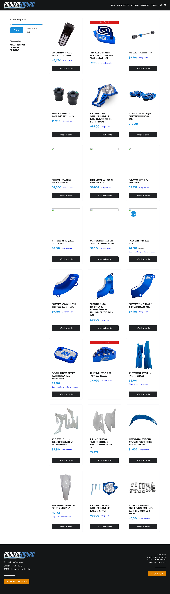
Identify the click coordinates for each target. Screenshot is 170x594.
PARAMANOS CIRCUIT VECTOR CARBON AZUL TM (101, 181)
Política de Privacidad (156, 560)
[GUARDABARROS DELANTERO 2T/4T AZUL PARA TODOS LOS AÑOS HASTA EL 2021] (143, 421)
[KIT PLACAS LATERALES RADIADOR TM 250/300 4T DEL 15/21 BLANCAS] (66, 421)
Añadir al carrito (66, 68)
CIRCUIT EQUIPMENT (18, 44)
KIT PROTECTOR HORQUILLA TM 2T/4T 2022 (63, 242)
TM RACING (14, 50)
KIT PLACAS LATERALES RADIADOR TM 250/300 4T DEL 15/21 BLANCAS (62, 442)
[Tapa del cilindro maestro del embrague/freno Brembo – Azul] (66, 355)
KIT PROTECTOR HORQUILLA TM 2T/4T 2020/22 (140, 374)
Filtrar (17, 30)
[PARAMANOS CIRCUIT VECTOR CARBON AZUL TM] (104, 162)
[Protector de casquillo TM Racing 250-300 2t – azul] (66, 286)
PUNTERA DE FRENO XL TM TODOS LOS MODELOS (100, 374)
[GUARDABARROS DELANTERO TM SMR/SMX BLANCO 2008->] (104, 222)
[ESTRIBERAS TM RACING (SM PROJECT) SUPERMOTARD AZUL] (143, 95)
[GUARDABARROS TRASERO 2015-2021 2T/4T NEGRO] (66, 35)
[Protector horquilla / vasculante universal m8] (66, 95)
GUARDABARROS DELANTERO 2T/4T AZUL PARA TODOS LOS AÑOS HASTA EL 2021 (140, 442)
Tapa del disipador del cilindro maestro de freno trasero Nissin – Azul (102, 55)
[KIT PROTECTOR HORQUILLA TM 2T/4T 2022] (66, 222)
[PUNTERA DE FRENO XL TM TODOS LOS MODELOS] (104, 355)
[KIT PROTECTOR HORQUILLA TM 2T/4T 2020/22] (143, 355)
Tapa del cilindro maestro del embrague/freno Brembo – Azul (63, 376)
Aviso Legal (161, 554)
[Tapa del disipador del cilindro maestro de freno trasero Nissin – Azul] (104, 35)
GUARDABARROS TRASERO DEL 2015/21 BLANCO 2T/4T (64, 507)
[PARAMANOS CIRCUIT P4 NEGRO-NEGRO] (143, 162)
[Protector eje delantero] (143, 35)
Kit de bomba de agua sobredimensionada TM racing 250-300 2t (100, 508)
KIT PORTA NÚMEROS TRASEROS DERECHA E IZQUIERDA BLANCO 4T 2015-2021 (101, 443)
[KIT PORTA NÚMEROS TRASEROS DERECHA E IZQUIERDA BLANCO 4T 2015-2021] (104, 421)
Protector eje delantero (140, 52)
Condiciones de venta (156, 557)
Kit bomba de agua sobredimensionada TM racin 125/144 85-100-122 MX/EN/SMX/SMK (100, 117)
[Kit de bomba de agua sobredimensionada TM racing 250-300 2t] (104, 487)
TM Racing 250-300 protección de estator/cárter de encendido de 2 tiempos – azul (101, 309)
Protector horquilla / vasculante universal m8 (63, 115)
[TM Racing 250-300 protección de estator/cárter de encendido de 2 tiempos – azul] (104, 286)
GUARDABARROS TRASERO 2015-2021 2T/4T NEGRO (62, 54)
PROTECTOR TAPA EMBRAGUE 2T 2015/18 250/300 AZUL (140, 305)
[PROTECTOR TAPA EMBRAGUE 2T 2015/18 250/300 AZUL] (143, 286)
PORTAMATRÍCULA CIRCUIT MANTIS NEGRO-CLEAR (62, 181)
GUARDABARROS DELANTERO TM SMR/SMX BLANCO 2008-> (102, 242)
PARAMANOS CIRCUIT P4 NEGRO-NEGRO (138, 181)
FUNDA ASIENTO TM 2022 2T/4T (139, 242)
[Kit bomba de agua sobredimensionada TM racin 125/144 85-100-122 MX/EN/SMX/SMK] (104, 95)
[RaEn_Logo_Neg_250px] (19, 3)
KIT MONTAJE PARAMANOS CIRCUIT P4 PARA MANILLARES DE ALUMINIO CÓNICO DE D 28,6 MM (141, 509)
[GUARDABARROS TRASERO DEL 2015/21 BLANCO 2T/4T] (66, 487)
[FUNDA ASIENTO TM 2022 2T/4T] (143, 222)
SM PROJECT (15, 47)
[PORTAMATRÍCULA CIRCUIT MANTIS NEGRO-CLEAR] (66, 162)
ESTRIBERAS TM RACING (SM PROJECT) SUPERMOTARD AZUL (140, 116)
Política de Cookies (157, 562)
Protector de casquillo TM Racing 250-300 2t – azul (64, 305)
